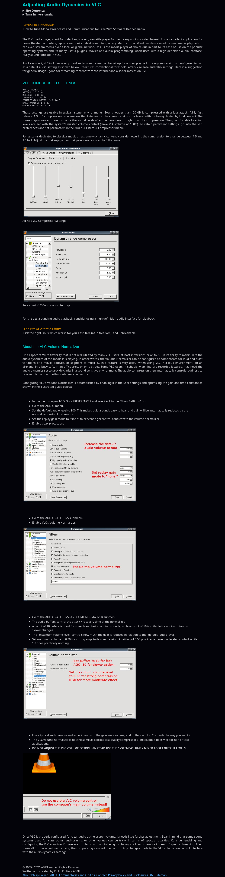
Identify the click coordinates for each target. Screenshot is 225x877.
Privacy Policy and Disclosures (128, 875)
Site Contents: (35, 10)
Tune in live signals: (39, 14)
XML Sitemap (158, 875)
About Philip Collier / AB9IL (40, 875)
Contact (101, 875)
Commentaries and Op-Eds (77, 875)
